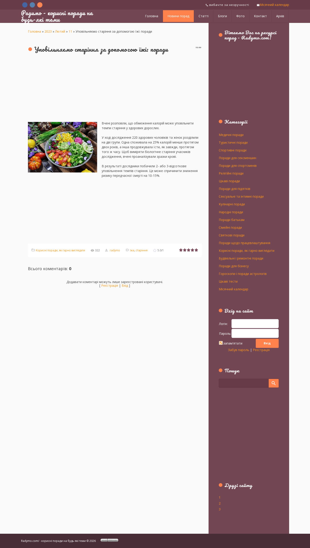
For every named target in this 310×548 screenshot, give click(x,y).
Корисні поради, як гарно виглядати (60, 250)
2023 (48, 31)
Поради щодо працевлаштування (244, 243)
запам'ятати (232, 343)
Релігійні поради (231, 173)
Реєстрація (109, 285)
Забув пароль (238, 350)
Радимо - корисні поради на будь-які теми (57, 16)
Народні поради (231, 212)
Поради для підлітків (234, 189)
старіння (142, 250)
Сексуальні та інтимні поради (241, 196)
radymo (115, 250)
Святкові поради (231, 235)
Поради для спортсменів (238, 165)
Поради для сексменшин (237, 158)
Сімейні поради (230, 227)
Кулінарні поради (232, 204)
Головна (34, 31)
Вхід (125, 285)
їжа (132, 250)
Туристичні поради (233, 142)
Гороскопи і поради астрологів (243, 274)
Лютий (60, 31)
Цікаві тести (228, 281)
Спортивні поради (232, 150)
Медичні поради (231, 135)
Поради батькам (231, 220)
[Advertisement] (115, 89)
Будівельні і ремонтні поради (241, 258)
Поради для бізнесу (234, 266)
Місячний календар (274, 4)
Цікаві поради (229, 181)
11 (70, 31)
